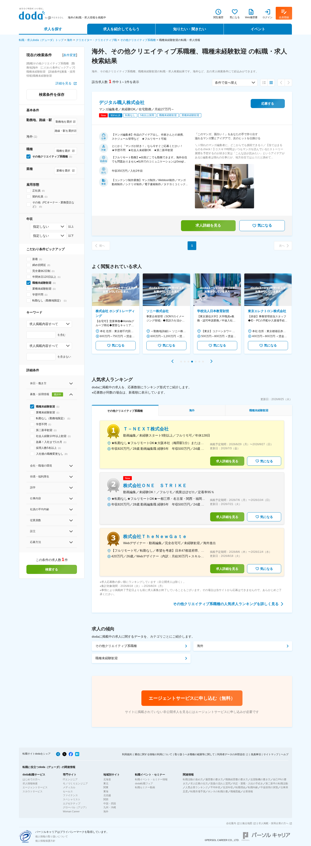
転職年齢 (253, 787)
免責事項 (256, 754)
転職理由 (240, 787)
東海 (105, 791)
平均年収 (215, 787)
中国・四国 (109, 803)
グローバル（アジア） (75, 807)
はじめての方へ (31, 779)
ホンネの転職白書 (218, 791)
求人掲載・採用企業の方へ (273, 823)
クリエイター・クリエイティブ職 (96, 40)
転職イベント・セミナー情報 (151, 779)
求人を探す (53, 29)
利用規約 (127, 754)
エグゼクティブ (71, 803)
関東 (105, 787)
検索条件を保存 (51, 94)
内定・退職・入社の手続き (248, 783)
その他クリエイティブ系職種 (138, 40)
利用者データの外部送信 (231, 754)
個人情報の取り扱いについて (51, 836)
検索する (51, 569)
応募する (267, 103)
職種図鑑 (235, 791)
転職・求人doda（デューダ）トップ (41, 40)
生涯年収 (228, 787)
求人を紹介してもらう (121, 29)
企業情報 (248, 791)
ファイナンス (70, 795)
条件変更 (69, 55)
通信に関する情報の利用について (153, 754)
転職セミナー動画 (145, 787)
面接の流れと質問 (220, 783)
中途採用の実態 (269, 787)
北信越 (107, 795)
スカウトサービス (33, 791)
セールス (68, 791)
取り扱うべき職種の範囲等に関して (195, 754)
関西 (105, 799)
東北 (105, 783)
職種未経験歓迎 (106, 658)
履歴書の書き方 (214, 779)
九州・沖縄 (109, 807)
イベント (258, 29)
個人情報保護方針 (45, 840)
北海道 (107, 779)
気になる (264, 225)
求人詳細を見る (208, 225)
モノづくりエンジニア (75, 783)
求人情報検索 (30, 783)
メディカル (69, 787)
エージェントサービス (35, 787)
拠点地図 (247, 823)
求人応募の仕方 (199, 783)
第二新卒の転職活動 (276, 783)
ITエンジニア (70, 779)
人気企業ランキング (196, 787)
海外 (69, 40)
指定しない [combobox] (41, 226)
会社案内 (231, 823)
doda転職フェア (144, 783)
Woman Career (71, 811)
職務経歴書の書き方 (236, 779)
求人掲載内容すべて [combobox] (43, 324)
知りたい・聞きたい (189, 29)
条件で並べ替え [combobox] (226, 82)
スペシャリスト (71, 799)
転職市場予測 (197, 791)
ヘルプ (284, 754)
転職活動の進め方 (193, 779)
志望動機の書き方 (260, 779)
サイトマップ (270, 754)
